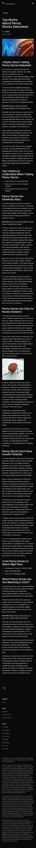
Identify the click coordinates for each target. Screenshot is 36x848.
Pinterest (6, 742)
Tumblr (6, 748)
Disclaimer (5, 711)
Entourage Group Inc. (10, 760)
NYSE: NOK (16, 571)
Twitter (6, 727)
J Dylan (7, 31)
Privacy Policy (6, 714)
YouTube (6, 736)
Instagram (7, 733)
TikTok (6, 745)
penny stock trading (8, 163)
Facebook (7, 730)
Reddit (6, 739)
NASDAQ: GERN (19, 574)
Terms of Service (7, 717)
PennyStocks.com (8, 758)
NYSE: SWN (27, 568)
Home (4, 702)
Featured (5, 13)
